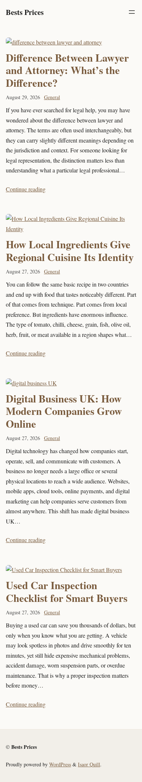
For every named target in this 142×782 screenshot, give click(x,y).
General (52, 97)
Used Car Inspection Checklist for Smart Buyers (66, 591)
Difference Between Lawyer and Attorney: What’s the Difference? (67, 70)
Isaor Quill (89, 764)
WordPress (60, 764)
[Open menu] (131, 12)
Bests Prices (25, 12)
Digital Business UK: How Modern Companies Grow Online (64, 411)
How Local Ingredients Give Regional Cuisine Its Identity (70, 250)
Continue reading (26, 189)
